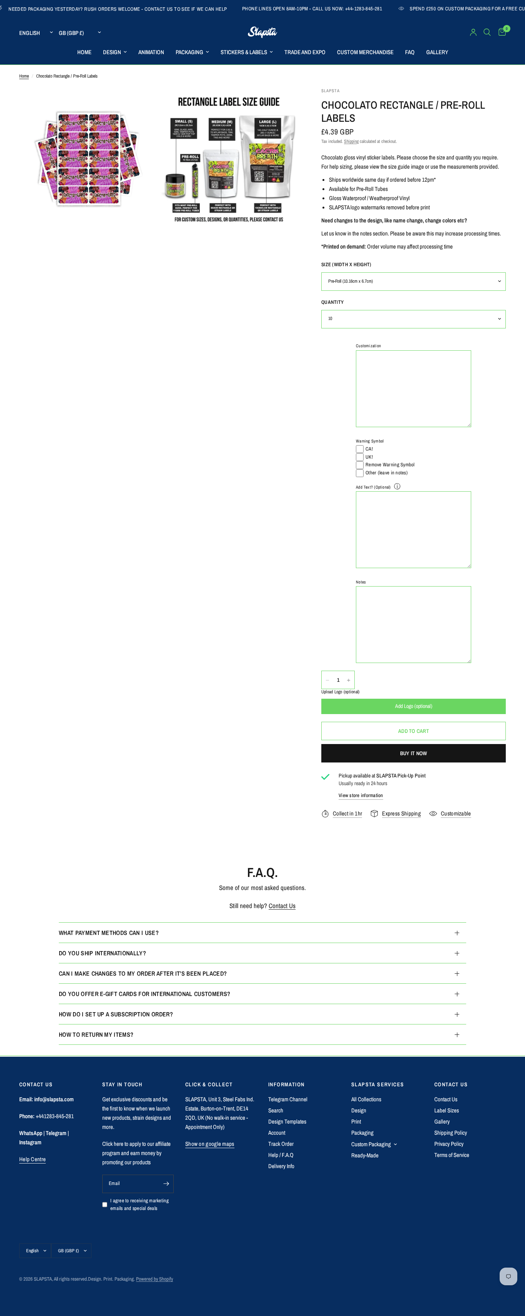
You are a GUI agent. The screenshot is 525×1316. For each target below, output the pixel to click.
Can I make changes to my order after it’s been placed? (143, 973)
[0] (500, 32)
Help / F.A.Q (281, 1155)
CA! (369, 449)
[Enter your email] (166, 1184)
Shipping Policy (450, 1133)
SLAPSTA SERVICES (377, 1084)
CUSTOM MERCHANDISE (365, 52)
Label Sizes (446, 1110)
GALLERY (437, 52)
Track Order (281, 1144)
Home (24, 76)
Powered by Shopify (154, 1279)
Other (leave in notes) (387, 472)
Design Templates (287, 1121)
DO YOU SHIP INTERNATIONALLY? (102, 953)
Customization (368, 346)
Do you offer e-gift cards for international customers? (144, 993)
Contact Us (282, 905)
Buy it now (413, 753)
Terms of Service (451, 1155)
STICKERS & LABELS (244, 52)
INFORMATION (286, 1084)
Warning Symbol (370, 441)
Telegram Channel (287, 1099)
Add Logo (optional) (413, 706)
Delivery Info (281, 1166)
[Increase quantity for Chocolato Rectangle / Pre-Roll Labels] (348, 680)
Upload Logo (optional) (340, 692)
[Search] (487, 32)
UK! (369, 457)
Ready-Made (365, 1155)
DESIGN (112, 52)
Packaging (362, 1133)
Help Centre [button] (32, 1159)
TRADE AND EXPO (305, 52)
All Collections (366, 1099)
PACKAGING (189, 52)
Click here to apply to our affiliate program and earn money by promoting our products (136, 1153)
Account (276, 1133)
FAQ (410, 52)
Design (358, 1110)
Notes (361, 582)
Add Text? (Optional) (373, 487)
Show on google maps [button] (209, 1143)
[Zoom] (142, 103)
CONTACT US (451, 1084)
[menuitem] (84, 52)
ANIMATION (151, 52)
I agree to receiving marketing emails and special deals (139, 1204)
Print (356, 1121)
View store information (361, 795)
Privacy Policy (449, 1144)
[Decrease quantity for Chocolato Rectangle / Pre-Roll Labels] (327, 680)
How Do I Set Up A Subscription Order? (116, 1014)
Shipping (351, 141)
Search (275, 1110)
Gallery (442, 1121)
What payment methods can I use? (109, 932)
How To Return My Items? (96, 1034)
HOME (84, 52)
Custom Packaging (371, 1144)
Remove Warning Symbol (390, 465)
